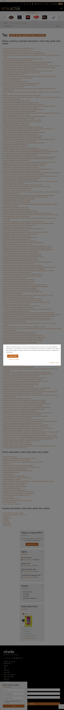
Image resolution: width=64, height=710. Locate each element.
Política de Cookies (14, 359)
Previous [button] (4, 17)
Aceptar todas (13, 356)
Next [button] (59, 17)
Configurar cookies (54, 362)
